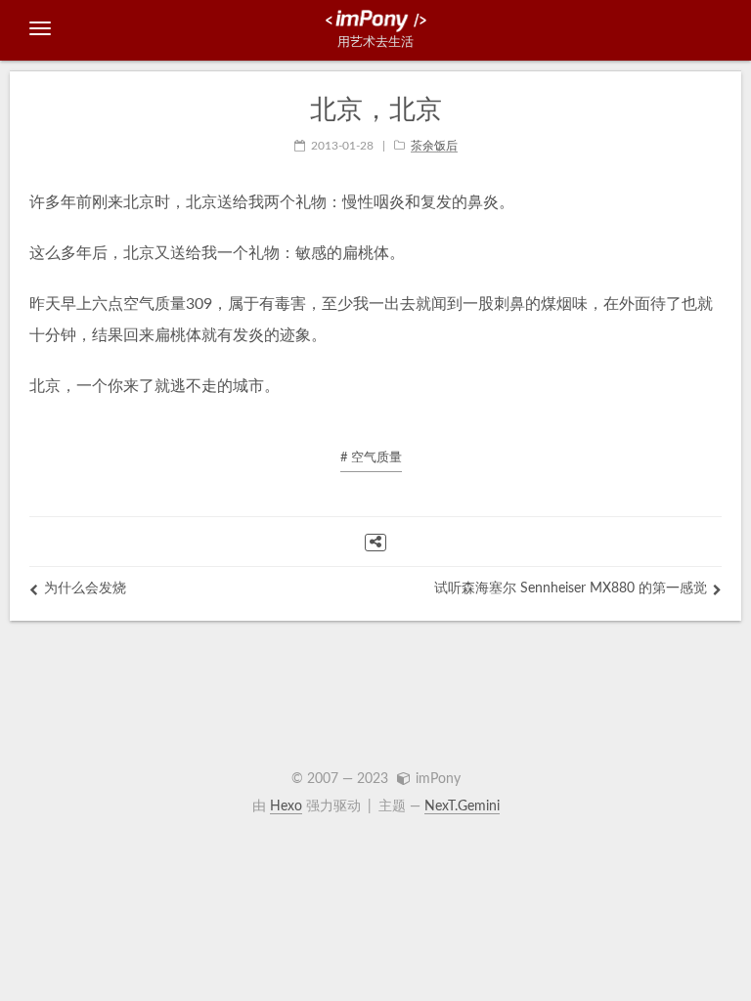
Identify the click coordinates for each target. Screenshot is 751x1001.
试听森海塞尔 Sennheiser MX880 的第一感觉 (570, 588)
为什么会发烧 (85, 588)
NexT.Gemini (462, 806)
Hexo (286, 806)
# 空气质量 (371, 458)
